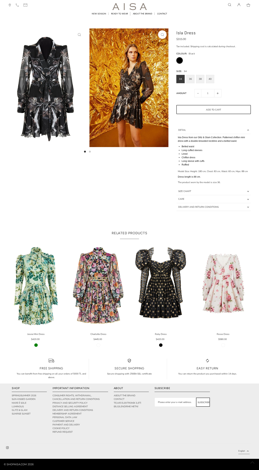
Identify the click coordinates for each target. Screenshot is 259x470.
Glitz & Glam (19, 410)
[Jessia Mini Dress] (36, 285)
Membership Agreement (67, 413)
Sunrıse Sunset (21, 413)
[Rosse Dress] (223, 285)
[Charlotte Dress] (98, 285)
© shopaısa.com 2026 (19, 464)
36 (190, 79)
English (241, 451)
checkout (230, 46)
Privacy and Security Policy (70, 402)
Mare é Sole (19, 402)
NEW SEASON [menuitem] (99, 14)
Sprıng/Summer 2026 (24, 395)
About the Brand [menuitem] (142, 14)
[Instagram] (7, 448)
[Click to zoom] (79, 34)
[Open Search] (229, 4)
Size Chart (184, 191)
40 (210, 79)
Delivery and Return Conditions (198, 206)
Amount (181, 93)
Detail (182, 130)
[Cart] (248, 4)
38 (200, 79)
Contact (119, 399)
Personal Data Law (65, 417)
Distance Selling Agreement (70, 406)
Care (181, 199)
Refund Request (63, 431)
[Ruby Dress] (160, 285)
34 (180, 79)
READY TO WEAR (119, 14)
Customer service (63, 421)
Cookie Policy (61, 428)
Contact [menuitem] (162, 14)
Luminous (18, 406)
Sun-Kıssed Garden (23, 399)
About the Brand (124, 395)
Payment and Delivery (66, 424)
